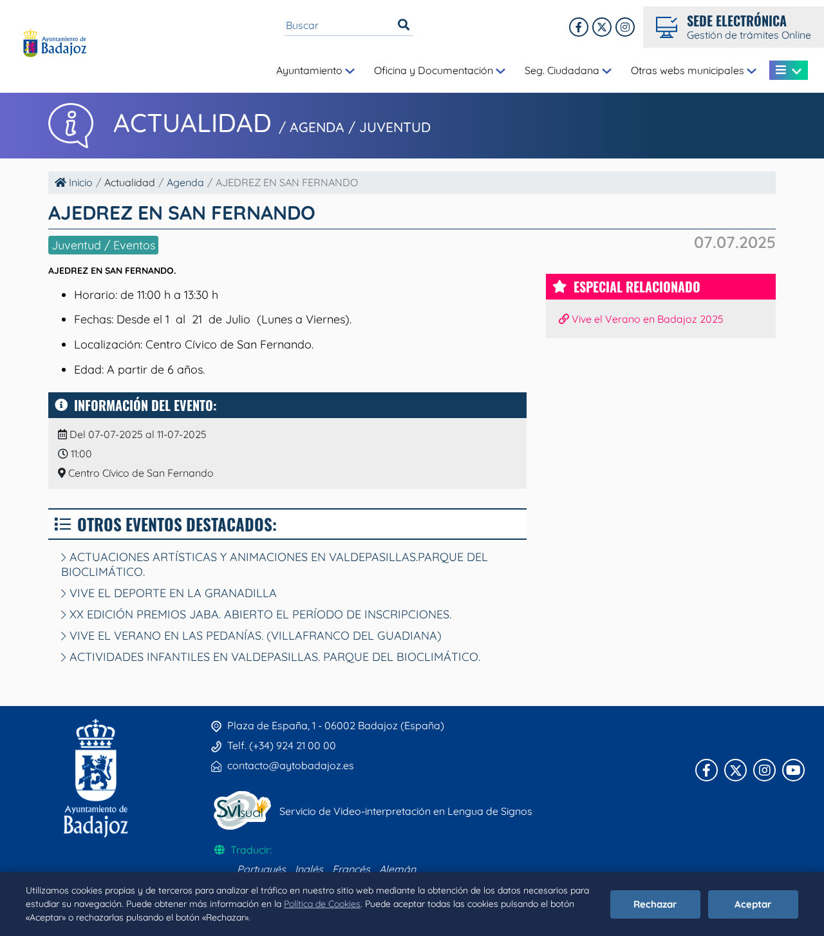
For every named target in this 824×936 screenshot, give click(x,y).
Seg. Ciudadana (563, 70)
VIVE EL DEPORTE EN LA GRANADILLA (171, 593)
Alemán (397, 869)
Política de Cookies (322, 904)
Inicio (79, 182)
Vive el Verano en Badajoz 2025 (646, 318)
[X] (602, 27)
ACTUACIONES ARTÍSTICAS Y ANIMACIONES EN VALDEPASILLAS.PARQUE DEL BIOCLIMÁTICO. (274, 564)
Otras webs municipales (689, 70)
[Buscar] (403, 25)
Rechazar (655, 904)
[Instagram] (625, 27)
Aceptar (753, 904)
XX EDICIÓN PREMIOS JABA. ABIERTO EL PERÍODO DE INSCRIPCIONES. (258, 614)
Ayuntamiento (310, 70)
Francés (351, 869)
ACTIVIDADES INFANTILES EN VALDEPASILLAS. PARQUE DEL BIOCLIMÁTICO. (273, 656)
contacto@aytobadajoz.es (290, 765)
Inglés (309, 869)
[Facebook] (578, 27)
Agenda (185, 182)
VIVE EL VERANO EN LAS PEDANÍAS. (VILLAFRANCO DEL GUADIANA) (254, 635)
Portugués (261, 869)
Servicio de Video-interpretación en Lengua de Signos (405, 811)
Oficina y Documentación (435, 70)
